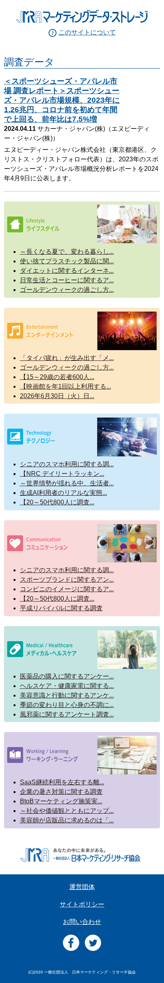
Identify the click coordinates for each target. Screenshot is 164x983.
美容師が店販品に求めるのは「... (67, 820)
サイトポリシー (82, 904)
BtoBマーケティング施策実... (61, 801)
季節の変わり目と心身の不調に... (67, 704)
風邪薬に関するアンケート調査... (67, 714)
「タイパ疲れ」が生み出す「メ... (67, 357)
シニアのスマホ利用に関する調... (67, 464)
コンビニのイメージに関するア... (67, 589)
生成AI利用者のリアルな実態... (63, 492)
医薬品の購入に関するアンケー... (67, 676)
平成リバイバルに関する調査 (61, 608)
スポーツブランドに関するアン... (67, 579)
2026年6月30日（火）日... (57, 396)
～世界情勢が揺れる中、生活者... (67, 483)
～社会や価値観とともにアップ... (67, 810)
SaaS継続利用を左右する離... (62, 782)
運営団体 (82, 886)
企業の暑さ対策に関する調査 (61, 791)
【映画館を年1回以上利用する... (65, 386)
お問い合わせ (82, 921)
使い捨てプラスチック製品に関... (67, 261)
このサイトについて (87, 32)
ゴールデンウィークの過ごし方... (67, 289)
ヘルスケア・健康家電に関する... (67, 685)
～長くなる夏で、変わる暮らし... (67, 251)
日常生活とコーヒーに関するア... (67, 280)
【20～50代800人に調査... (57, 502)
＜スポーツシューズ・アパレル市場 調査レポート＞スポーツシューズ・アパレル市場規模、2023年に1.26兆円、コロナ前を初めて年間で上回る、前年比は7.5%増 (62, 100)
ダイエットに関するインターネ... (67, 270)
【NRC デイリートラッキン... (62, 473)
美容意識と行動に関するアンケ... (67, 695)
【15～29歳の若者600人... (57, 377)
